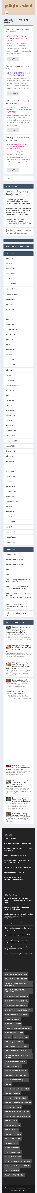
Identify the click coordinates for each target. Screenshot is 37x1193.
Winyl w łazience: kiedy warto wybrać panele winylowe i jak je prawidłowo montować (17, 783)
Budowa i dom (17, 80)
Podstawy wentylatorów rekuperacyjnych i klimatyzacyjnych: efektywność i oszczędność (18, 630)
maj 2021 (9, 375)
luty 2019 (9, 481)
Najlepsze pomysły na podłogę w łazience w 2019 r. (17, 38)
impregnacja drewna (13, 1024)
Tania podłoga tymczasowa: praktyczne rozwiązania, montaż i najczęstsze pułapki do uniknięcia (18, 201)
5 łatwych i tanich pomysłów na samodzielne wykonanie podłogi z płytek (18, 767)
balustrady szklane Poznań (16, 974)
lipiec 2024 (9, 319)
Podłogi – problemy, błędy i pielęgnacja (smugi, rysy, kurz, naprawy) (16, 606)
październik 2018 (12, 502)
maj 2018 (9, 507)
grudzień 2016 (11, 537)
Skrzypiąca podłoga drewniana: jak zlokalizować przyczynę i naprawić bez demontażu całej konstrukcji (18, 232)
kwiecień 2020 (10, 410)
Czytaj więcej (13, 59)
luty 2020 (9, 421)
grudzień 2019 (11, 431)
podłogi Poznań (11, 1130)
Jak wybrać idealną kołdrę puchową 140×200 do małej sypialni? (16, 908)
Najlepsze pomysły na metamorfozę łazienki (15, 692)
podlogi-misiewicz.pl (21, 43)
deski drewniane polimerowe (16, 1014)
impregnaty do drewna (14, 1033)
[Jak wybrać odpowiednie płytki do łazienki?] (18, 67)
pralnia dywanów (12, 1148)
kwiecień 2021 (10, 380)
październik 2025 (12, 294)
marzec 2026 (10, 274)
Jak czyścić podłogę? (19, 680)
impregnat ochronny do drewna (18, 1028)
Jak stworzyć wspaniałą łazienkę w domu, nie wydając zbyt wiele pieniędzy (18, 941)
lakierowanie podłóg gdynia (16, 1046)
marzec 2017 (10, 522)
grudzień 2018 (11, 492)
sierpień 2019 (10, 451)
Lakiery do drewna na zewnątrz (14, 855)
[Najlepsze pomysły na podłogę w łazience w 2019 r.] (18, 30)
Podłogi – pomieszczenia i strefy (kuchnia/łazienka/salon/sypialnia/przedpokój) (18, 596)
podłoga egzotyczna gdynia (16, 1075)
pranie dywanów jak (13, 1152)
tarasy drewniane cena (14, 1175)
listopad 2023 (10, 324)
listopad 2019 (10, 436)
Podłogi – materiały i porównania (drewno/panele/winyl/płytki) (17, 587)
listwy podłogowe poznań (15, 1062)
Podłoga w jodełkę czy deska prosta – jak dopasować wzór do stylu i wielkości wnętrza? (18, 665)
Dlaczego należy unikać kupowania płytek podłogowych (18, 146)
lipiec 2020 (9, 395)
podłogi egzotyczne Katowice (17, 1112)
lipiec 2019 (9, 456)
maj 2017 (9, 517)
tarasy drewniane (12, 1170)
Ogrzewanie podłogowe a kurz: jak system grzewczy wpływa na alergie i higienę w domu (18, 193)
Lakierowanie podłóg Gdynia (13, 872)
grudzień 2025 (11, 284)
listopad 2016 (10, 542)
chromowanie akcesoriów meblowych (15, 984)
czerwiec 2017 (10, 512)
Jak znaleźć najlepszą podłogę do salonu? (18, 843)
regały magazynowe (13, 1157)
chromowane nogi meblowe (16, 979)
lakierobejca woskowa (14, 1042)
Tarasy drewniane (9, 838)
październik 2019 (12, 441)
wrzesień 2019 (11, 446)
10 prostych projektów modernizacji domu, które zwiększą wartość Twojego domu (17, 900)
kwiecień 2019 (10, 471)
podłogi (8, 1084)
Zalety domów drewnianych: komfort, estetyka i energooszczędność (17, 929)
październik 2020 (12, 385)
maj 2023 (9, 345)
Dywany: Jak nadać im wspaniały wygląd (17, 867)
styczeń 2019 (10, 486)
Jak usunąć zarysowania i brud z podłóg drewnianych (17, 849)
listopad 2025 (10, 289)
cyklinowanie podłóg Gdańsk (16, 996)
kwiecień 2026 (10, 269)
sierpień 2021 (10, 365)
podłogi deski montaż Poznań (17, 1089)
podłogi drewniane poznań (16, 1098)
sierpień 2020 (10, 390)
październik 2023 (12, 329)
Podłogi (15, 46)
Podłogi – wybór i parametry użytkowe (16, 614)
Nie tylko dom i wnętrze (14, 559)
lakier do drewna (21, 1037)
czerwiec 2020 (10, 400)
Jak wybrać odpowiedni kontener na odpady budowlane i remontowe (21, 800)
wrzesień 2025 (11, 299)
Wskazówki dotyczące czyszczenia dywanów (20, 814)
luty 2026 (9, 279)
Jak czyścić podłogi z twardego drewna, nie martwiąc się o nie (17, 861)
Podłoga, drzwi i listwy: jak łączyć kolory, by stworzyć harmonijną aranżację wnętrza (18, 648)
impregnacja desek (12, 1019)
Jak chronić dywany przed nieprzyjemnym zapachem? (13, 878)
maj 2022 (9, 355)
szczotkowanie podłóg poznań (17, 1166)
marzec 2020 (10, 416)
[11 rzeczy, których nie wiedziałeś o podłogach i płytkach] (18, 102)
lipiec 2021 (9, 370)
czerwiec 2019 (10, 461)
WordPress (22, 1190)
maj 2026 (9, 264)
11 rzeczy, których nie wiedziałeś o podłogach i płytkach (19, 110)
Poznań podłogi (11, 1143)
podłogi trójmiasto (13, 1134)
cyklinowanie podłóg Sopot (16, 1005)
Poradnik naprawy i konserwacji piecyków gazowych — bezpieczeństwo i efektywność (18, 916)
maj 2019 (9, 466)
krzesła (8, 1037)
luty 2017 (9, 527)
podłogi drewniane (12, 1093)
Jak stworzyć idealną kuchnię (13, 923)
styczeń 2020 (10, 426)
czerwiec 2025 (10, 309)
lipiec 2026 (9, 259)
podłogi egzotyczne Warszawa (17, 1116)
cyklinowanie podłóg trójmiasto (18, 1010)
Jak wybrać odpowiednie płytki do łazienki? (18, 74)
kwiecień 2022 (10, 360)
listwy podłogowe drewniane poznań (16, 1056)
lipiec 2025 (9, 304)
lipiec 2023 (9, 340)
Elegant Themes (25, 1188)
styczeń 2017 (10, 532)
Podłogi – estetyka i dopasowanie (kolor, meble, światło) (18, 580)
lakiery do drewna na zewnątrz (17, 1051)
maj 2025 (9, 314)
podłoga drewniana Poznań (16, 1071)
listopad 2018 (10, 497)
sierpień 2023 (10, 334)
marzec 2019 (10, 476)
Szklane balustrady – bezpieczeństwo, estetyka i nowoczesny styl (17, 948)
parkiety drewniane (12, 1066)
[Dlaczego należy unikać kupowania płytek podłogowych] (18, 139)
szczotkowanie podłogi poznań (17, 1161)
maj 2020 (9, 405)
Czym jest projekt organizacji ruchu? (16, 935)
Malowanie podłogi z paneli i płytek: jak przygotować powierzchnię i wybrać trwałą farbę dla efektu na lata (18, 222)
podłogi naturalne (12, 1125)
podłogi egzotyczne (13, 1107)
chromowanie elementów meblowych (15, 991)
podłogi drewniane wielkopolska (18, 1102)
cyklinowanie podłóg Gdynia (16, 1001)
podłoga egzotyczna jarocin (16, 1080)
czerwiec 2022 (10, 350)
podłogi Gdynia (11, 1121)
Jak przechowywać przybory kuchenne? (17, 954)
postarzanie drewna (13, 1139)
